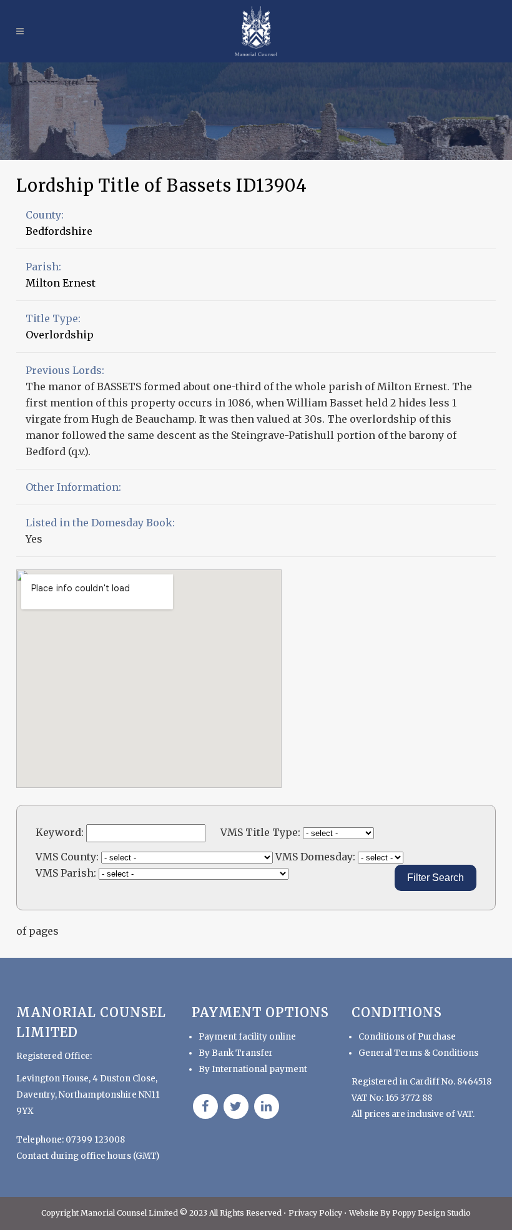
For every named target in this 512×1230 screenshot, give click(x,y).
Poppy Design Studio (431, 1213)
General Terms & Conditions (418, 1053)
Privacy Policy (316, 1213)
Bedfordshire (59, 231)
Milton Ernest (61, 283)
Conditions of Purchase (407, 1036)
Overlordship (60, 334)
